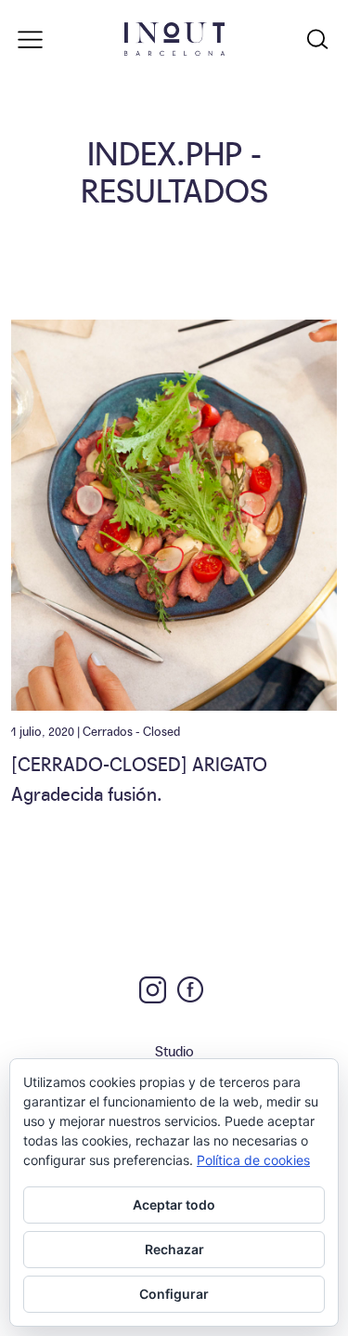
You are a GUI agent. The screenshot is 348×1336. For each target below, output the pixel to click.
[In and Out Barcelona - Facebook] (190, 989)
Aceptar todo (174, 1204)
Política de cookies (253, 1160)
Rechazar (174, 1249)
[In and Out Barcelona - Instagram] (152, 989)
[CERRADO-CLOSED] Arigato (139, 763)
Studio (174, 1050)
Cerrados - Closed (131, 730)
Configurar (174, 1294)
